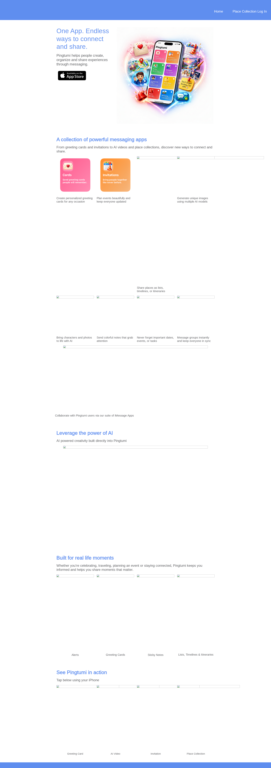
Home (218, 11)
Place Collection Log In (250, 11)
